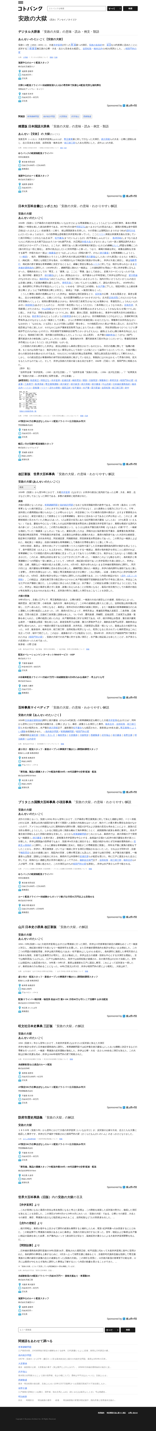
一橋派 (23, 256)
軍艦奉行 (103, 380)
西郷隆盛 (87, 116)
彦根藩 (36, 388)
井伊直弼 (57, 45)
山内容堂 (31, 739)
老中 (127, 388)
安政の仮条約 (95, 45)
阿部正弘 (80, 227)
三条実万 (28, 384)
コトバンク (30, 8)
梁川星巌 (133, 275)
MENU (20, 2)
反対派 (98, 294)
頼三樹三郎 (69, 143)
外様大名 (86, 241)
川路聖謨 (66, 316)
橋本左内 (98, 48)
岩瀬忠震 (66, 380)
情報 (51, 57)
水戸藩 (101, 286)
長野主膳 (128, 735)
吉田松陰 (87, 48)
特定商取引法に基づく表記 (116, 1413)
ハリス (96, 264)
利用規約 (101, 1413)
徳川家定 (64, 384)
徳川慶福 (90, 256)
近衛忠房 (128, 305)
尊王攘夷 (68, 139)
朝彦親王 (30, 305)
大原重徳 (63, 116)
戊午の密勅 (54, 388)
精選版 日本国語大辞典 (34, 126)
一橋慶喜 (51, 253)
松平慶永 (59, 238)
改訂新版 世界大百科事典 (36, 474)
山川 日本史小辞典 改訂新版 (37, 927)
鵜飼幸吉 (110, 335)
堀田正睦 (66, 388)
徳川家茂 (75, 384)
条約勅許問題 (49, 116)
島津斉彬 (117, 238)
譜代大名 (131, 230)
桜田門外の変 (126, 380)
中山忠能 (46, 309)
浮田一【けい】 (48, 735)
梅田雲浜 (43, 279)
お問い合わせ (133, 1413)
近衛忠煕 (113, 297)
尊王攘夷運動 (51, 384)
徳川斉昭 (105, 139)
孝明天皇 (66, 283)
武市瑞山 (75, 116)
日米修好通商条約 (121, 384)
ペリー (102, 234)
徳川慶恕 (49, 275)
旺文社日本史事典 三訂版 (35, 1026)
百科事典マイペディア (33, 707)
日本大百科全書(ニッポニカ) (37, 206)
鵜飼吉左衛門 (86, 860)
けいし (116, 245)
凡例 (55, 57)
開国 (85, 380)
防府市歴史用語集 (30, 1117)
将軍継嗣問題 (33, 116)
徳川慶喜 (104, 253)
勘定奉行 (36, 316)
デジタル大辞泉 (29, 31)
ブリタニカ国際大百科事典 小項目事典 (45, 802)
